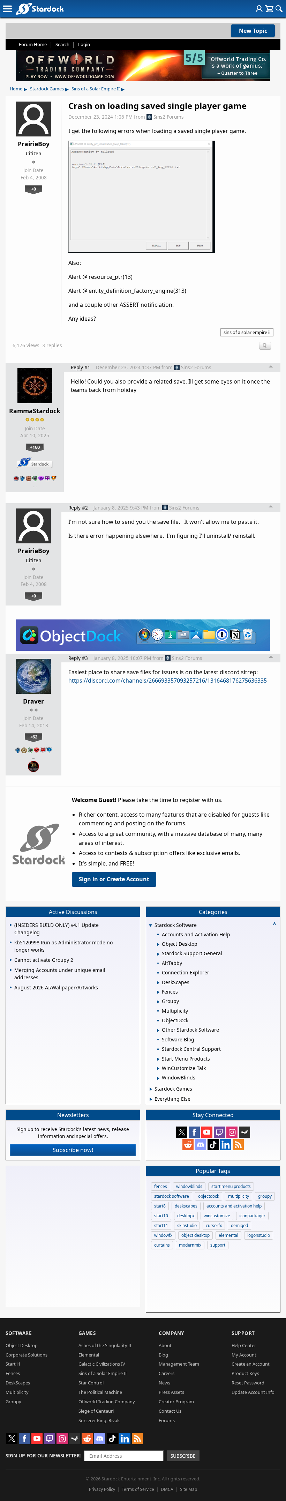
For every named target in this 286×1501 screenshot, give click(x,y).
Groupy (13, 1401)
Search (62, 44)
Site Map (188, 1489)
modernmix (190, 1245)
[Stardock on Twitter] (181, 1132)
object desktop (195, 1235)
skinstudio (187, 1225)
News (164, 1383)
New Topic (253, 31)
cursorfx (214, 1225)
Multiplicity (17, 1392)
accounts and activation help (234, 1206)
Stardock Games (47, 89)
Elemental (88, 1355)
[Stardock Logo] (40, 8)
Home (16, 89)
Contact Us (170, 1411)
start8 (160, 1206)
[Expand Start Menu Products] (158, 1059)
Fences (13, 1373)
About (165, 1345)
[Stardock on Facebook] (194, 1132)
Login (84, 44)
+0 (33, 189)
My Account (244, 1355)
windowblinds (189, 1186)
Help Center (244, 1345)
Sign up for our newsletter (43, 1455)
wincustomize (217, 1216)
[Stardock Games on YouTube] (207, 1132)
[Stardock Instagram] (232, 1132)
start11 (161, 1225)
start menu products (231, 1186)
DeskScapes (18, 1383)
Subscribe (183, 1455)
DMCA (167, 1489)
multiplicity (238, 1196)
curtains (162, 1245)
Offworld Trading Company (106, 1401)
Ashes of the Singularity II (104, 1345)
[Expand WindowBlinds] (158, 1078)
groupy (265, 1196)
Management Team (179, 1364)
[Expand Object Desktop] (158, 944)
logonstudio (258, 1235)
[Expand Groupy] (158, 1002)
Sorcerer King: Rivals (99, 1420)
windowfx (163, 1235)
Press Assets (171, 1392)
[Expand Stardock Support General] (158, 954)
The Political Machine (100, 1392)
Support (243, 1333)
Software (19, 1333)
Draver (33, 701)
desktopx (186, 1216)
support (217, 1245)
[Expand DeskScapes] (158, 982)
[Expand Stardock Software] (150, 925)
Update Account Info (253, 1392)
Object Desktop (22, 1345)
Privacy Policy (102, 1489)
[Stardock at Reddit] (188, 1144)
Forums (167, 1420)
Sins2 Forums (168, 116)
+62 (33, 737)
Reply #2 (78, 507)
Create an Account (251, 1364)
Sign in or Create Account (114, 879)
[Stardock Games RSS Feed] (238, 1144)
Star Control (91, 1383)
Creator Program (176, 1401)
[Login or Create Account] (259, 8)
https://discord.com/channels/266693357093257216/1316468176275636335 (167, 680)
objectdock (208, 1196)
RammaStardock (34, 411)
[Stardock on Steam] (244, 1132)
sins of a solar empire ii (247, 332)
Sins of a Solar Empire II (96, 89)
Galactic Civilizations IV (101, 1364)
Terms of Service (138, 1489)
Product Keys (245, 1373)
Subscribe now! (73, 1150)
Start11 (13, 1364)
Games (87, 1333)
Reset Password (248, 1383)
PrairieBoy (34, 144)
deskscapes (186, 1206)
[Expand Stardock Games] (151, 1089)
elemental (228, 1235)
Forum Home (33, 44)
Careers (166, 1373)
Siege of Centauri (96, 1411)
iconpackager (252, 1216)
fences (160, 1186)
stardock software (171, 1196)
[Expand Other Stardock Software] (158, 1030)
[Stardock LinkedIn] (225, 1144)
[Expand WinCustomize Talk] (158, 1068)
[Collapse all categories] (274, 923)
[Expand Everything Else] (151, 1099)
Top (271, 367)
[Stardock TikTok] (213, 1144)
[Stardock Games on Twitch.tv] (219, 1132)
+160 (35, 447)
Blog (163, 1355)
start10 (161, 1216)
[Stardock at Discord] (200, 1144)
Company (171, 1333)
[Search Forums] (279, 8)
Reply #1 (80, 367)
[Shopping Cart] (269, 8)
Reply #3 (78, 658)
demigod (239, 1225)
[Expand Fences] (158, 992)
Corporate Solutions (26, 1355)
